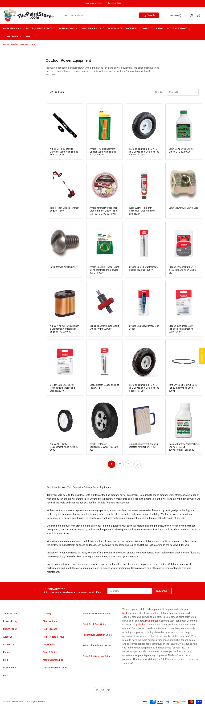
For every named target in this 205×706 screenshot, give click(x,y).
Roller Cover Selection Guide (97, 635)
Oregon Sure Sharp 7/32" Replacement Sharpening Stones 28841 (181, 329)
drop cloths (139, 624)
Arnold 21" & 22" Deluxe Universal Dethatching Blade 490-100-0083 (64, 152)
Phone (6, 652)
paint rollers (160, 609)
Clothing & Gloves (177, 28)
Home (6, 44)
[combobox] (110, 15)
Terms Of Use (10, 613)
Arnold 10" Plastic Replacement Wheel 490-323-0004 (104, 447)
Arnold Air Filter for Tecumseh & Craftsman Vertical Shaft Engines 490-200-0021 (64, 329)
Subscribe (161, 591)
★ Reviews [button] (202, 356)
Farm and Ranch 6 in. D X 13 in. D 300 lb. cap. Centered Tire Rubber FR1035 (144, 152)
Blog (5, 660)
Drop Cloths (49, 644)
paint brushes (146, 609)
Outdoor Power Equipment (23, 44)
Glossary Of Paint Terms (55, 667)
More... (29, 36)
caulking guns (176, 613)
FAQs (5, 675)
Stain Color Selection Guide (97, 656)
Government (9, 667)
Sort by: (159, 92)
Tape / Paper (11, 36)
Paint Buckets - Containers (122, 28)
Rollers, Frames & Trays (39, 28)
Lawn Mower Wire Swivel (62, 267)
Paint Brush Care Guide (94, 624)
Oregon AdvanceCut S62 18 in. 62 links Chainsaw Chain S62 (182, 270)
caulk (188, 613)
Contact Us (8, 644)
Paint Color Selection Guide (97, 645)
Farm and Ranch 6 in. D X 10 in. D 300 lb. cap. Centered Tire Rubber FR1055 (144, 388)
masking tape (152, 620)
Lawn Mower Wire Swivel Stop (183, 208)
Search (151, 15)
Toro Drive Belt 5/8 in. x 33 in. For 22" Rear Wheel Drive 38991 (183, 388)
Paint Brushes (11, 28)
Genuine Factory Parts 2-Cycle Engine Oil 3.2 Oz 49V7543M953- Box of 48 (184, 447)
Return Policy (10, 629)
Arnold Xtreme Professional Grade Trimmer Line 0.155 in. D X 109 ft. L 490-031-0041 (104, 211)
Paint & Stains (66, 28)
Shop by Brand (50, 621)
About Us (7, 636)
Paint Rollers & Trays (53, 636)
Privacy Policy (10, 621)
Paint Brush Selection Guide (97, 613)
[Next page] (137, 464)
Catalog (47, 613)
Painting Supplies (91, 28)
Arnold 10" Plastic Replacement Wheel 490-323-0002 (64, 447)
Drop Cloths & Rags (152, 28)
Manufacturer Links (53, 660)
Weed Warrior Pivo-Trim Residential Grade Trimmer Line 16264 (142, 211)
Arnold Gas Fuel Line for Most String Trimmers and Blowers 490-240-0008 (104, 270)
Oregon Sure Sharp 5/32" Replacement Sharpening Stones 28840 (62, 388)
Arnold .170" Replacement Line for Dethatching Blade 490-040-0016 (103, 152)
